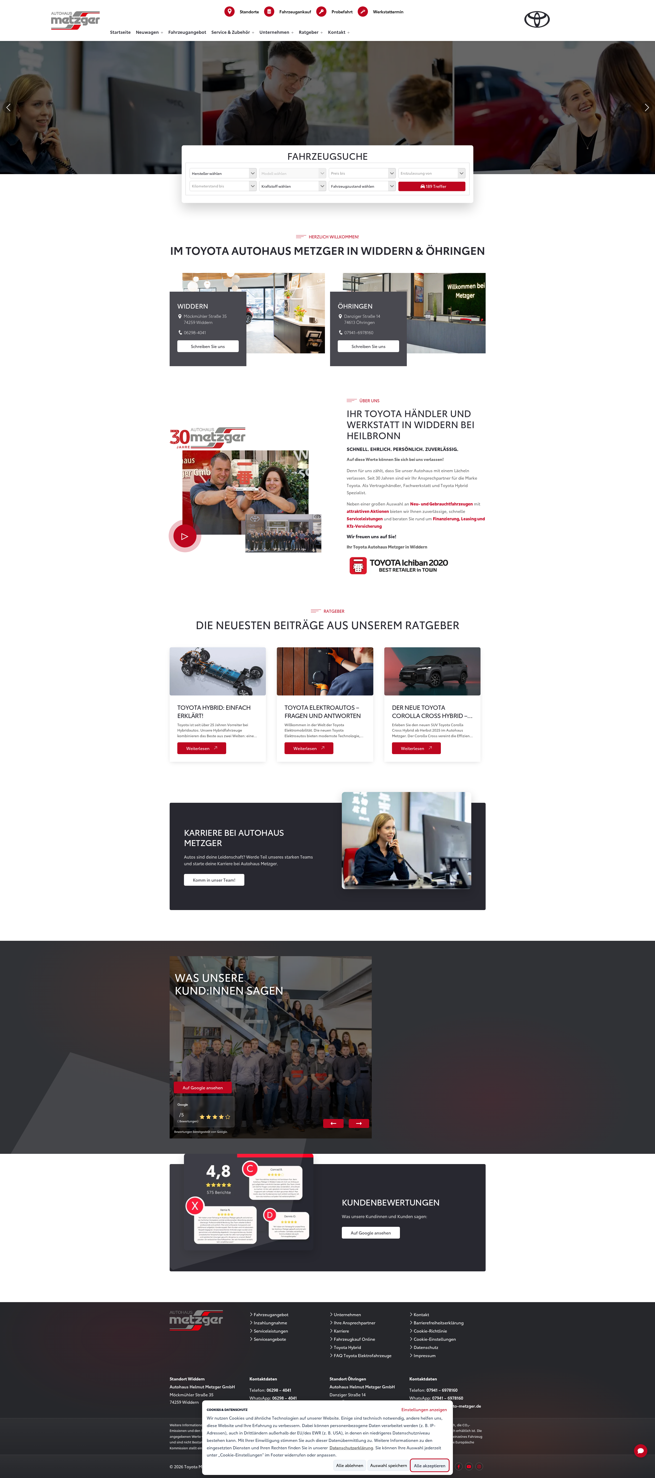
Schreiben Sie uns (208, 346)
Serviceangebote (270, 1339)
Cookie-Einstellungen (435, 1339)
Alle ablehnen (349, 1465)
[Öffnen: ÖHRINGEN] (414, 312)
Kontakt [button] (337, 32)
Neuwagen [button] (148, 32)
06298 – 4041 (279, 1390)
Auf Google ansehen (371, 1233)
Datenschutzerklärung (351, 1447)
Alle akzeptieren (429, 1465)
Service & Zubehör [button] (231, 32)
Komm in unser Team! (214, 880)
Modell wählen (274, 173)
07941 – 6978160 (442, 1390)
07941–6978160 (358, 332)
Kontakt (421, 1314)
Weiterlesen (198, 748)
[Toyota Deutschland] (537, 18)
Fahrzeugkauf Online (354, 1339)
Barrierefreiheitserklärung (439, 1322)
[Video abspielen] (184, 535)
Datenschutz (426, 1347)
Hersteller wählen (207, 173)
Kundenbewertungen (391, 1202)
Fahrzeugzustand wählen (352, 186)
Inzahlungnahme (270, 1322)
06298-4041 (194, 332)
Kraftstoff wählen (276, 186)
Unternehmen (347, 1314)
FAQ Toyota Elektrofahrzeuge (362, 1355)
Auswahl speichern (388, 1465)
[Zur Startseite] (75, 20)
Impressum (425, 1355)
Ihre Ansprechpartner (354, 1322)
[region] (328, 856)
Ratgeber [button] (309, 32)
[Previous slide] (8, 107)
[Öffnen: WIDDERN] (253, 312)
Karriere (341, 1331)
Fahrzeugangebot (187, 32)
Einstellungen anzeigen (424, 1409)
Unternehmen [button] (274, 32)
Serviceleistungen (271, 1331)
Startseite (120, 32)
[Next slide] (646, 107)
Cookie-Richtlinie (430, 1331)
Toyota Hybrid (347, 1347)
